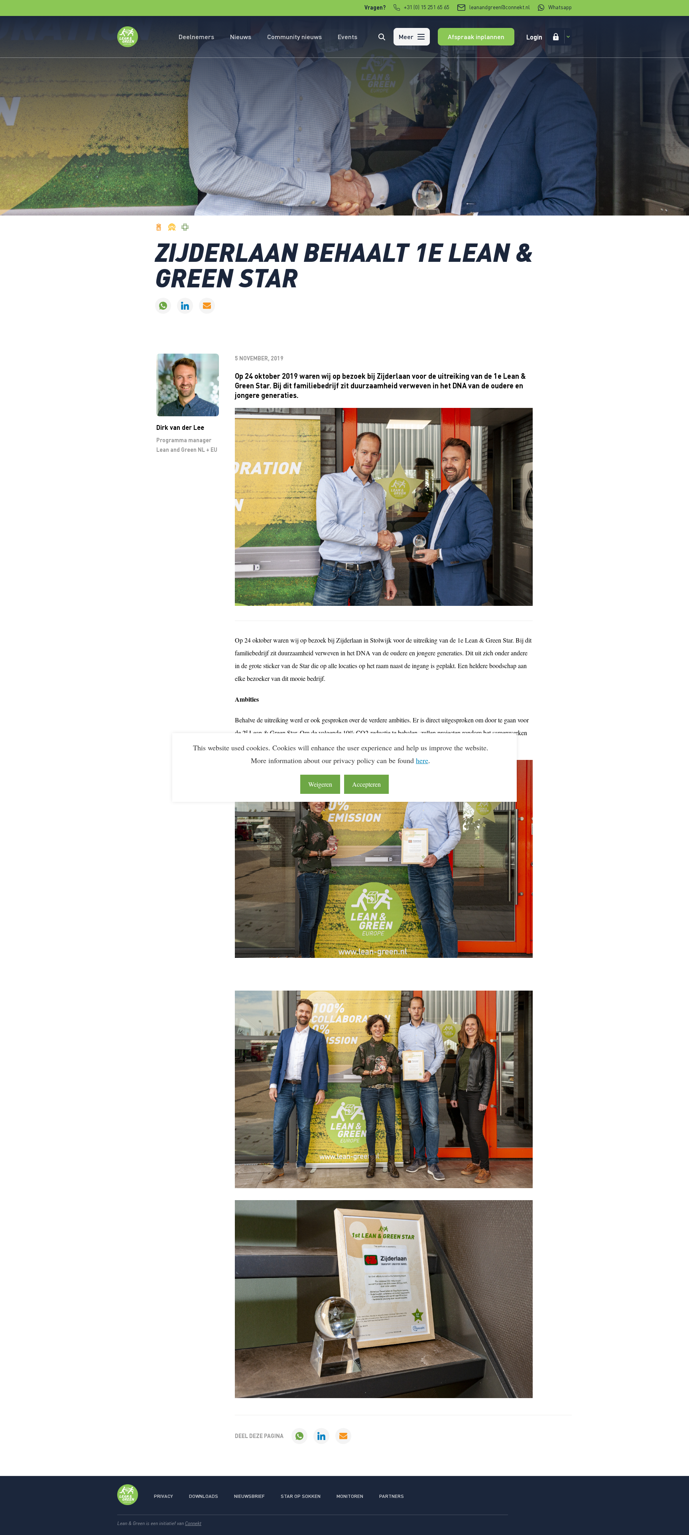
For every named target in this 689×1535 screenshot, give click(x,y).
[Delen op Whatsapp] (163, 306)
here (422, 760)
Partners (391, 1496)
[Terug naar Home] (127, 44)
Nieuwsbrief (249, 1496)
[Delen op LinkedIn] (185, 306)
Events (347, 36)
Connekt (193, 1523)
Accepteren (366, 784)
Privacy (163, 1496)
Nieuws (240, 36)
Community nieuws (294, 36)
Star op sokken (301, 1496)
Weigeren (320, 784)
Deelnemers (196, 36)
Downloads (203, 1496)
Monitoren (350, 1496)
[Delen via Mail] (207, 306)
